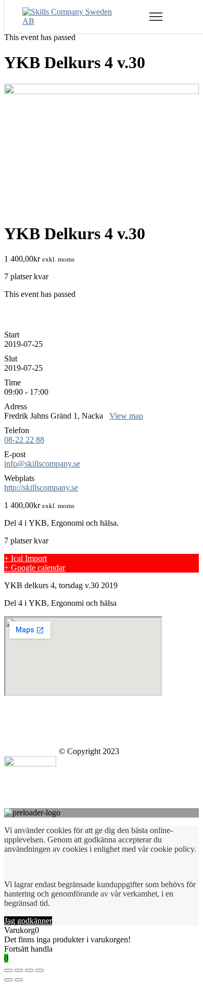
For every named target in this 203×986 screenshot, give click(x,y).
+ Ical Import (25, 558)
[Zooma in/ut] (39, 970)
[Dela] (19, 970)
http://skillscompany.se (41, 487)
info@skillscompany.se (42, 463)
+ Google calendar (34, 567)
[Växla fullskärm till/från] (29, 970)
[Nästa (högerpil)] (19, 979)
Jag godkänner (28, 920)
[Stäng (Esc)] (8, 970)
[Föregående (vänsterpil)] (8, 979)
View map (126, 415)
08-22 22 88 (24, 439)
